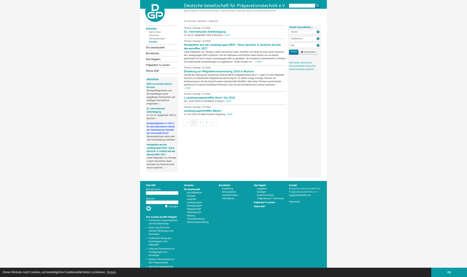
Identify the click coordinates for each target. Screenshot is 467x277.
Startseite (201, 21)
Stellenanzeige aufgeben (301, 69)
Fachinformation (230, 195)
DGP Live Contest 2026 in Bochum (159, 86)
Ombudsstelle (229, 192)
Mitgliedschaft (194, 209)
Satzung (191, 215)
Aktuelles (151, 29)
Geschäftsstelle (194, 192)
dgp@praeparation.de (300, 195)
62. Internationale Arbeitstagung (156, 110)
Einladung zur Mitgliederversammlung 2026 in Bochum (219, 71)
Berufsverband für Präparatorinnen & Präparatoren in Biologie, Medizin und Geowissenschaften (230, 11)
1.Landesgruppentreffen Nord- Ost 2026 (209, 98)
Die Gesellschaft (155, 48)
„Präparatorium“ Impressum (270, 198)
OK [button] (449, 272)
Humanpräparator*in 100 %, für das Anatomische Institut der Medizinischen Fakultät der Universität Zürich (161, 128)
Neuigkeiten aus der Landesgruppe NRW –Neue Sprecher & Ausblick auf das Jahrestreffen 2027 (161, 149)
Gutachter (191, 199)
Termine (153, 42)
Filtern (294, 52)
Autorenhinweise (265, 195)
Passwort (150, 198)
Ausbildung (227, 188)
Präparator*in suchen (158, 65)
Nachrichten (155, 32)
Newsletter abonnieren (300, 62)
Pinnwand (154, 35)
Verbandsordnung (195, 219)
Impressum (294, 201)
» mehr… (227, 35)
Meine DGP (152, 71)
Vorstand (191, 196)
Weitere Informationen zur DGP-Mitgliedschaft (161, 261)
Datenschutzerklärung (198, 222)
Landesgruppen (194, 202)
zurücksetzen (309, 52)
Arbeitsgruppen (194, 205)
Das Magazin (153, 59)
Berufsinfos (152, 53)
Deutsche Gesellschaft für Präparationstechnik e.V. (235, 6)
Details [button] (111, 272)
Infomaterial (228, 198)
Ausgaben (262, 188)
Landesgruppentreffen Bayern (203, 111)
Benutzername (153, 189)
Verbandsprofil (194, 212)
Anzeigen (173, 206)
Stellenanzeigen (157, 38)
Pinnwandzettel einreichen (302, 66)
